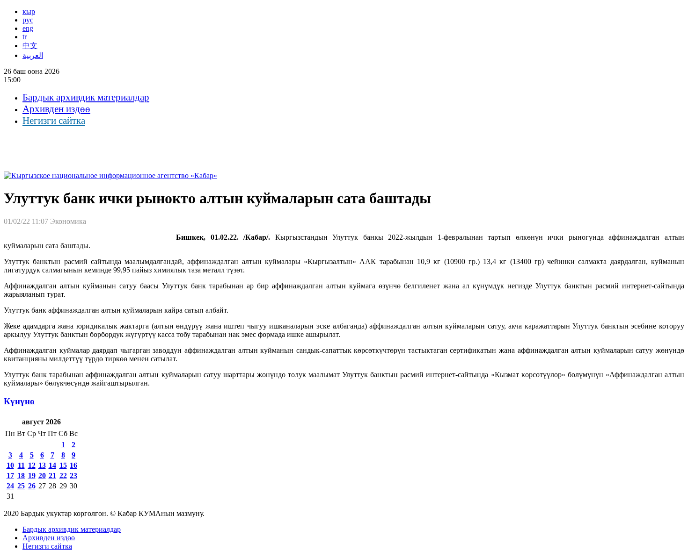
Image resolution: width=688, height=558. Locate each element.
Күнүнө (19, 401)
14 (52, 465)
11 (21, 465)
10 (10, 465)
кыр (28, 11)
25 (21, 486)
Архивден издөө (56, 108)
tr (24, 37)
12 (32, 465)
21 (52, 475)
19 (32, 475)
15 (63, 465)
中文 (29, 46)
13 (42, 465)
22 (63, 475)
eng (27, 28)
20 (42, 475)
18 (21, 475)
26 (32, 486)
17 (10, 475)
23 (73, 475)
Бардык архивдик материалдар (85, 97)
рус (27, 20)
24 (10, 486)
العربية (32, 55)
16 (73, 465)
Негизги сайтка (53, 120)
